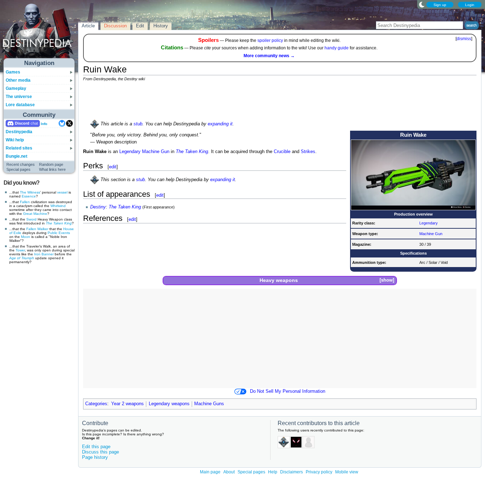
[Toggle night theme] (422, 4)
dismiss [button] (464, 38)
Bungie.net (16, 156)
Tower (20, 250)
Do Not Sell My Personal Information (287, 391)
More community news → (269, 55)
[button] (386, 280)
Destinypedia (19, 131)
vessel (62, 192)
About (229, 471)
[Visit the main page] (39, 33)
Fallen (25, 202)
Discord (22, 123)
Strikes (308, 151)
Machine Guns (209, 403)
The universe (19, 96)
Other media (18, 80)
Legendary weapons (169, 403)
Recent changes (20, 164)
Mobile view (346, 471)
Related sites (19, 148)
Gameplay (16, 88)
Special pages (18, 169)
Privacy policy (319, 471)
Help (272, 471)
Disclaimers (291, 471)
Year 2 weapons (127, 403)
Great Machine (35, 214)
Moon (25, 237)
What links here (52, 169)
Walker (42, 229)
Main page (210, 471)
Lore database (20, 104)
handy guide (337, 47)
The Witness (30, 192)
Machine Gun (430, 234)
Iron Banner (44, 254)
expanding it (220, 123)
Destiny (98, 207)
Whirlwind (58, 206)
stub (137, 123)
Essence (29, 196)
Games (13, 72)
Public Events (59, 233)
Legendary (428, 223)
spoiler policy (270, 40)
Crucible (282, 151)
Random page (51, 164)
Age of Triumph (21, 258)
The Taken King (59, 223)
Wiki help (15, 139)
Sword (31, 219)
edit (112, 166)
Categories (96, 403)
